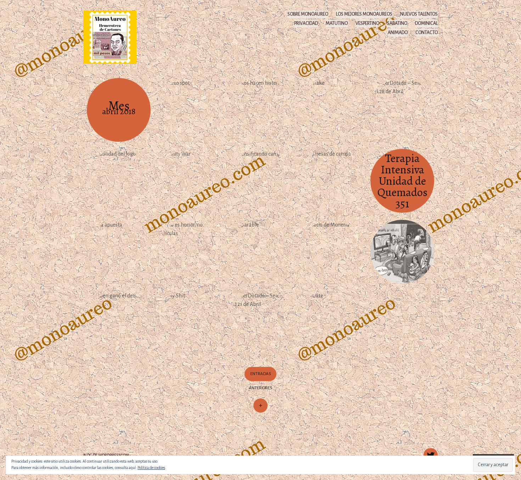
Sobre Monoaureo (307, 14)
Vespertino (367, 23)
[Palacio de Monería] (331, 252)
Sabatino (397, 23)
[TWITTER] (430, 451)
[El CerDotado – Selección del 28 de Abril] (402, 110)
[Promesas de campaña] (331, 181)
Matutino (337, 23)
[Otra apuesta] (119, 252)
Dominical (426, 23)
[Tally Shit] (190, 323)
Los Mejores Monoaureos (364, 14)
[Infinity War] (190, 181)
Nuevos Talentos (419, 14)
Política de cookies (151, 467)
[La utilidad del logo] (119, 181)
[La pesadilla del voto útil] (402, 252)
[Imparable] (260, 252)
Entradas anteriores (260, 381)
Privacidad (306, 23)
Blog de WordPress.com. (106, 455)
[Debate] (331, 323)
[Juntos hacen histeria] (260, 110)
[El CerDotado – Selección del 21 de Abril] (260, 323)
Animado (398, 32)
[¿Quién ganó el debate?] (119, 323)
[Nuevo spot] (190, 110)
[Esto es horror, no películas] (190, 252)
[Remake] (331, 110)
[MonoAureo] (113, 37)
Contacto (426, 32)
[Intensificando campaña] (260, 181)
